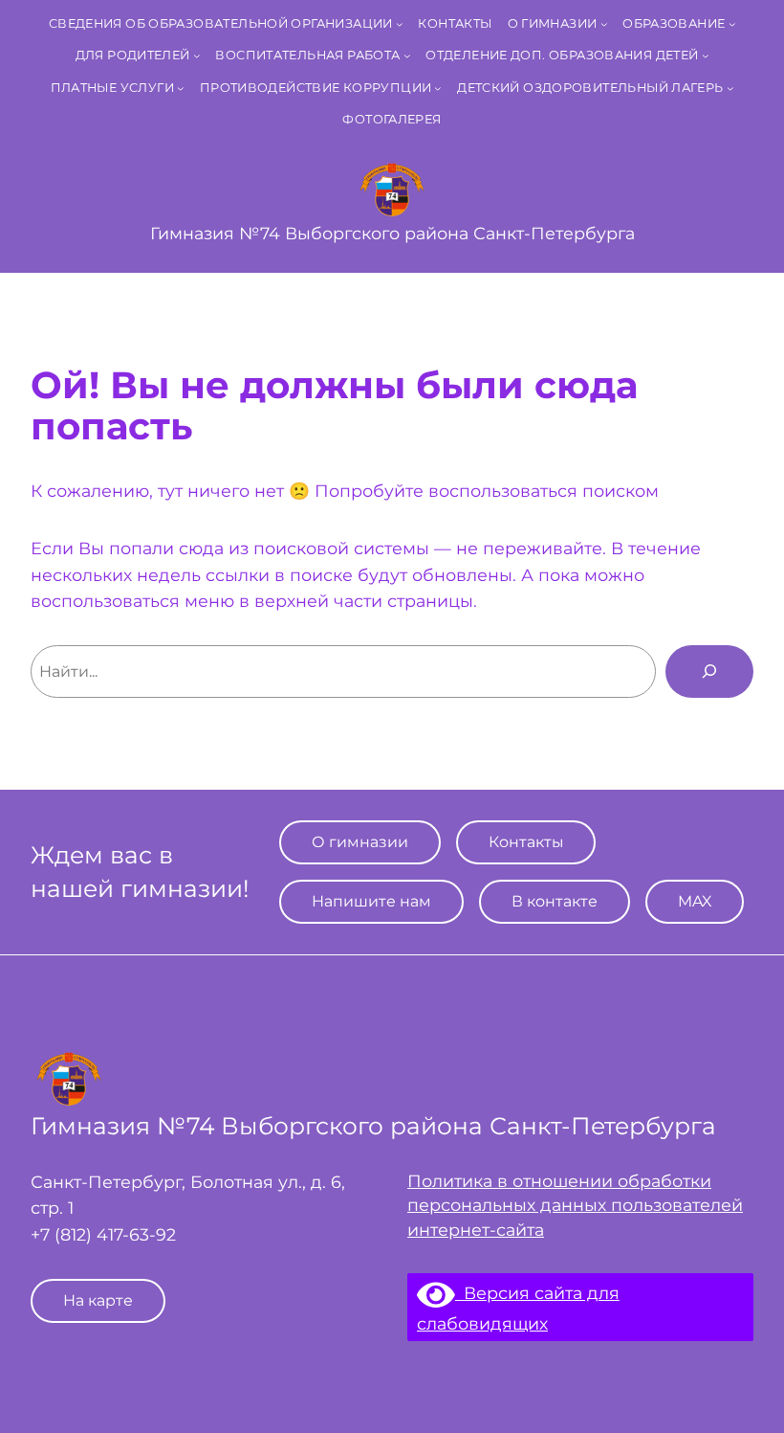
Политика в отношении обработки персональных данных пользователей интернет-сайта (575, 1205)
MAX (694, 901)
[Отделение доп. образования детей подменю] (705, 55)
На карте (98, 1300)
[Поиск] (709, 671)
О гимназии (360, 842)
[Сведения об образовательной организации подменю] (399, 24)
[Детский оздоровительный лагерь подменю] (730, 88)
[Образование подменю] (732, 24)
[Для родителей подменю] (197, 55)
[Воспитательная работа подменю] (407, 55)
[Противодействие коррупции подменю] (438, 88)
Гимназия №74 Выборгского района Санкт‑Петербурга (392, 233)
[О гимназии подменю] (604, 24)
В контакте (555, 901)
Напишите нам (371, 901)
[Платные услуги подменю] (181, 88)
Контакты (526, 842)
